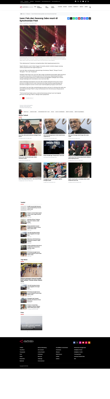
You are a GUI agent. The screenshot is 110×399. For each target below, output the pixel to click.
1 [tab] (27, 331)
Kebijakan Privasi (78, 349)
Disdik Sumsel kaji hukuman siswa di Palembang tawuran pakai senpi (34, 208)
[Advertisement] (31, 192)
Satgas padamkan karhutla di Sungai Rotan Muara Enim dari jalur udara (34, 247)
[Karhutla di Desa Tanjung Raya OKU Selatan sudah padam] (24, 221)
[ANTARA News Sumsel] (26, 7)
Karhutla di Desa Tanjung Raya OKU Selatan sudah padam (33, 221)
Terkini (21, 1)
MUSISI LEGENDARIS (60, 111)
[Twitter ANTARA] (78, 1)
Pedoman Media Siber (79, 356)
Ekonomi (65, 6)
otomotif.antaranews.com (25, 2)
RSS (75, 358)
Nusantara (22, 358)
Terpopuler (26, 1)
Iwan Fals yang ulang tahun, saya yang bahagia (30, 178)
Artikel (57, 356)
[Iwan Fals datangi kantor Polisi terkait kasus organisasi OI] (55, 126)
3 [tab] (31, 331)
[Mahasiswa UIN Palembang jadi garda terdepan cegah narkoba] (24, 240)
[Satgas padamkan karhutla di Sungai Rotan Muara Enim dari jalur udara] (24, 247)
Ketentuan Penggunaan (80, 347)
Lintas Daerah (52, 7)
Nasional (22, 360)
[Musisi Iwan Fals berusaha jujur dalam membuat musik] (30, 148)
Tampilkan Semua (29, 98)
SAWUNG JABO (33, 111)
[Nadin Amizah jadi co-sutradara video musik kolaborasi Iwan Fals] (79, 170)
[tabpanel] (31, 323)
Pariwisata (75, 6)
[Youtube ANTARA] (83, 1)
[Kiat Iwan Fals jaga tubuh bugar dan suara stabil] (79, 126)
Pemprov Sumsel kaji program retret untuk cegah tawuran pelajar (34, 214)
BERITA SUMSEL (69, 111)
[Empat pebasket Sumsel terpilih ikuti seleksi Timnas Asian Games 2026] (24, 227)
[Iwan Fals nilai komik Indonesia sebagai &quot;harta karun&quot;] (30, 126)
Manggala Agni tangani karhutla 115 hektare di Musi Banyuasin (34, 300)
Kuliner (57, 358)
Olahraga (70, 6)
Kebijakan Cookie (78, 352)
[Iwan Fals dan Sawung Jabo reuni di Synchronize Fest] (31, 270)
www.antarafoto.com (56, 1)
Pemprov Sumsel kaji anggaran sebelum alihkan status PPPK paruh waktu (33, 306)
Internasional (41, 360)
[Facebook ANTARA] (75, 1)
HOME (35, 6)
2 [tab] (29, 331)
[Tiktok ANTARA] (85, 1)
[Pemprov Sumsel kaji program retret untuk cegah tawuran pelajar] (24, 214)
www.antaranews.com (46, 1)
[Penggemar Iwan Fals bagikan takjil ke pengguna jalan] (55, 170)
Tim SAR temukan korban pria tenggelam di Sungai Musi (33, 234)
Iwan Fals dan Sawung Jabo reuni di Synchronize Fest (44, 13)
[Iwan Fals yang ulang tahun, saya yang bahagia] (30, 170)
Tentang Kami (37, 1)
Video (21, 356)
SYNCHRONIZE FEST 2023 (44, 111)
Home (23, 13)
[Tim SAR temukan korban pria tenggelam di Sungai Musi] (24, 234)
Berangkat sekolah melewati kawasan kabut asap (31, 326)
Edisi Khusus (59, 354)
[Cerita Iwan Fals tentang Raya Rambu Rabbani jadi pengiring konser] (79, 148)
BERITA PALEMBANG (79, 111)
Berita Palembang (39, 7)
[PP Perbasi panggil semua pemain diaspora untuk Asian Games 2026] (24, 254)
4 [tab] (33, 331)
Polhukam (60, 6)
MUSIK (52, 111)
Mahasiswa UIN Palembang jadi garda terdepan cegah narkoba (33, 240)
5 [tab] (35, 331)
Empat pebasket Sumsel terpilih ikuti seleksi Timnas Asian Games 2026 (34, 227)
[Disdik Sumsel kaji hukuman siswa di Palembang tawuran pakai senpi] (24, 208)
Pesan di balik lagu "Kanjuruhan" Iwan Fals (54, 155)
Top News (32, 1)
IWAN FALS (26, 111)
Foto (22, 312)
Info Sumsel (47, 7)
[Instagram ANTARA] (80, 1)
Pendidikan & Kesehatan (62, 347)
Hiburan (81, 6)
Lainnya (86, 6)
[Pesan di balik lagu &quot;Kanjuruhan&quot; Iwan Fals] (54, 147)
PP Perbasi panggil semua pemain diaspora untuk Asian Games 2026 (34, 253)
